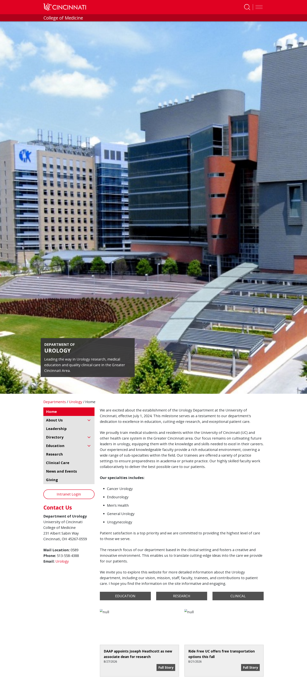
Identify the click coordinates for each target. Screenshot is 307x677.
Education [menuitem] (55, 445)
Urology (76, 401)
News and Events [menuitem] (61, 471)
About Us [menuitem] (54, 420)
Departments (55, 401)
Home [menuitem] (51, 411)
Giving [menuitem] (52, 479)
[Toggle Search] (247, 7)
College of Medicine (63, 18)
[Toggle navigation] (258, 7)
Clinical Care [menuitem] (57, 462)
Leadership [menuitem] (56, 428)
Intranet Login (69, 494)
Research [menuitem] (54, 454)
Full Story (166, 667)
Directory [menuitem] (54, 437)
